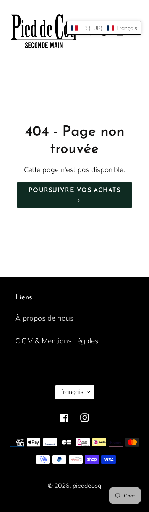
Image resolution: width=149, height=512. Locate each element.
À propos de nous (44, 318)
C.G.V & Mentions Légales (56, 340)
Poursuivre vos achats (74, 190)
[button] (104, 27)
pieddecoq (87, 485)
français (72, 391)
